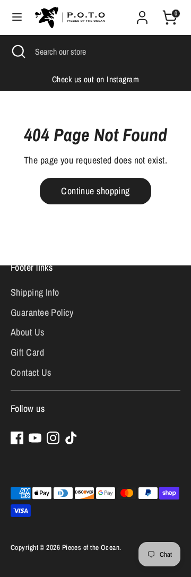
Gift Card (27, 352)
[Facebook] (17, 438)
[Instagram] (53, 438)
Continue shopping (95, 190)
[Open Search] (17, 51)
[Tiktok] (71, 438)
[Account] (142, 14)
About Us (28, 332)
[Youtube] (35, 438)
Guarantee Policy (42, 312)
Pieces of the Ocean (91, 547)
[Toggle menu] (17, 17)
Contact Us (31, 372)
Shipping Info (35, 292)
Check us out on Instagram (95, 79)
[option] (95, 79)
